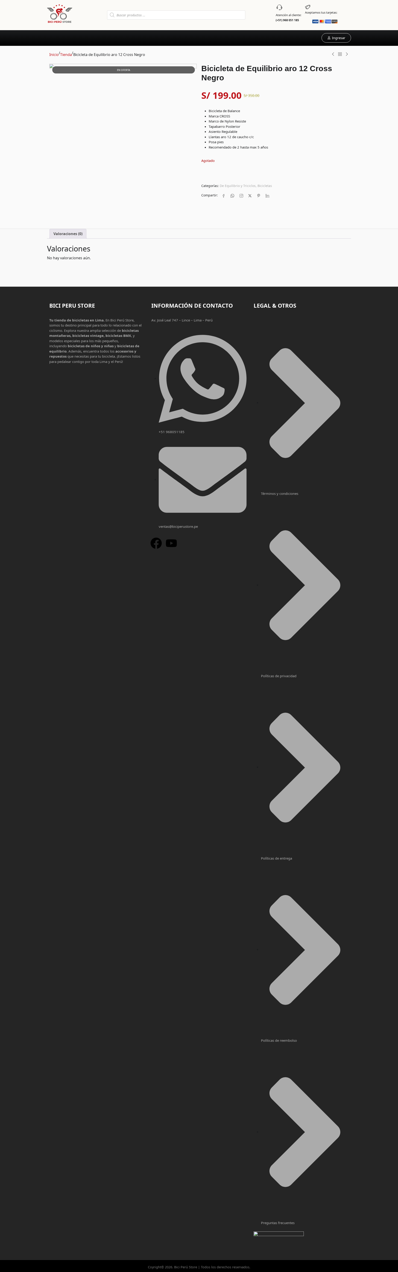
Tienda (66, 54)
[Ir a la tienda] (340, 54)
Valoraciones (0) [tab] (67, 233)
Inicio (54, 54)
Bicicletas (265, 186)
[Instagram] (241, 196)
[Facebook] (224, 196)
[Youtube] (171, 543)
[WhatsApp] (232, 196)
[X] (250, 196)
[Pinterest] (259, 196)
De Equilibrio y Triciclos (238, 186)
